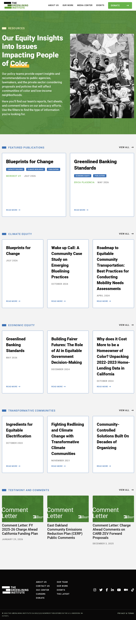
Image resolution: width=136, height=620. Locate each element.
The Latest (63, 594)
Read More (11, 210)
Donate (115, 5)
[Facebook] (107, 590)
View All (124, 147)
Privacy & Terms (126, 613)
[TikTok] (132, 590)
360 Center (42, 590)
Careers (40, 594)
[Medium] (126, 590)
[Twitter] (101, 590)
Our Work (68, 5)
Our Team (62, 582)
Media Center (84, 5)
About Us (53, 5)
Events (100, 5)
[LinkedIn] (112, 590)
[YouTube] (119, 590)
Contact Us (43, 586)
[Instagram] (94, 590)
